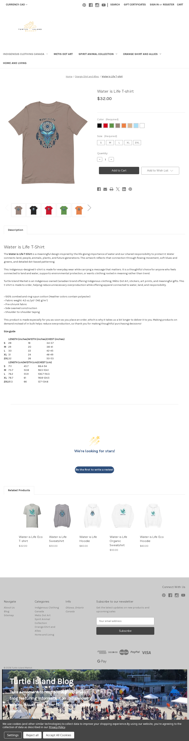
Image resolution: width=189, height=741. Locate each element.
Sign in (154, 4)
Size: (107, 136)
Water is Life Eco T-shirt (31, 539)
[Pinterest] (84, 5)
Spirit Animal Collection (96, 54)
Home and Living (14, 63)
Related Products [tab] (19, 490)
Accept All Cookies (58, 735)
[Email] (105, 189)
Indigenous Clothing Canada (23, 54)
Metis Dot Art (63, 54)
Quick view (29, 511)
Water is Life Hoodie (88, 539)
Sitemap (9, 615)
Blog (6, 611)
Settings (13, 735)
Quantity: (102, 153)
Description (15, 229)
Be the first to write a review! (94, 469)
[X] (118, 189)
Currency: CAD (15, 4)
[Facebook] (91, 5)
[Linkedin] (124, 189)
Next (89, 207)
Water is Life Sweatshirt (58, 539)
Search (115, 4)
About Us (9, 607)
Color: (107, 119)
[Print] (111, 189)
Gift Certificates (135, 4)
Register (168, 4)
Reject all (32, 735)
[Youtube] (104, 5)
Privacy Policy (57, 727)
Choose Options (32, 519)
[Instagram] (97, 5)
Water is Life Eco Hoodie (152, 539)
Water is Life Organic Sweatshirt (118, 541)
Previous (6, 207)
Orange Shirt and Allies (140, 54)
